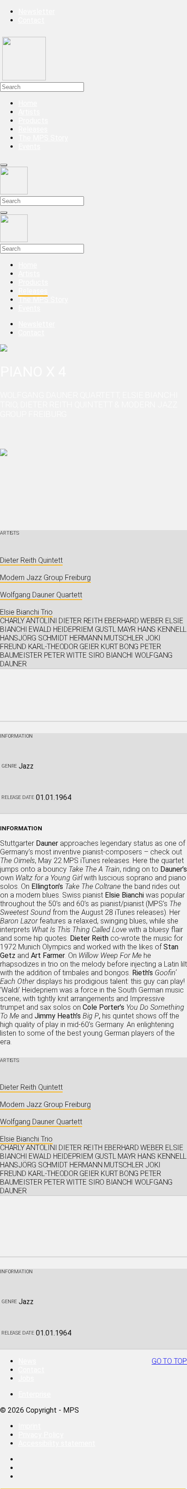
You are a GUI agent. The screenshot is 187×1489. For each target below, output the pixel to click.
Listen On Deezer (27, 699)
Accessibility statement (56, 1443)
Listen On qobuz (26, 716)
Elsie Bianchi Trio (26, 612)
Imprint (29, 1426)
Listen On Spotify (28, 690)
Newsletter (36, 11)
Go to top (169, 1361)
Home (27, 103)
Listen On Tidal (24, 708)
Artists (29, 112)
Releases (33, 129)
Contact (31, 20)
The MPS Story (43, 138)
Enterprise (34, 1394)
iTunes (10, 673)
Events (29, 146)
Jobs (26, 1378)
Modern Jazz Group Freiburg (45, 577)
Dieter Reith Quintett (31, 560)
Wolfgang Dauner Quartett (41, 595)
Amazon (12, 682)
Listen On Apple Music (36, 1217)
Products (33, 120)
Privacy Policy (41, 1434)
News (27, 1361)
